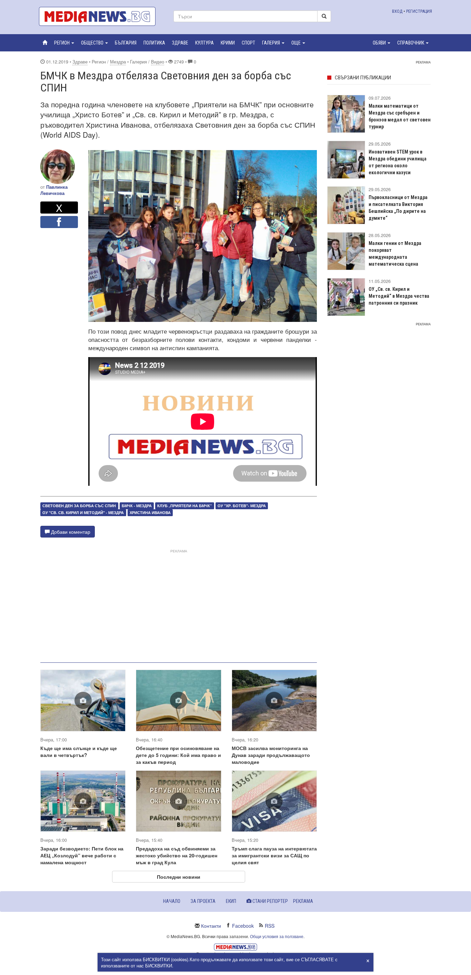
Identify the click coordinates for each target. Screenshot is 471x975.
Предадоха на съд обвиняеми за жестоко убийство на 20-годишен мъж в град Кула (176, 855)
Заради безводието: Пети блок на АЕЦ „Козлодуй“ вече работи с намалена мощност (81, 855)
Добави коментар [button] (70, 531)
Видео (157, 62)
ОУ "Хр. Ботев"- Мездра (242, 505)
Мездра (118, 62)
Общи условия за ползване (276, 936)
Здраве (80, 62)
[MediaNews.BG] (101, 16)
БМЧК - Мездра (137, 505)
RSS (269, 925)
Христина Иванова (150, 512)
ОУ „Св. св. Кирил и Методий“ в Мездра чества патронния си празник (399, 296)
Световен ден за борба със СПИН (79, 505)
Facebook (243, 925)
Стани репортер (269, 901)
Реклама (303, 901)
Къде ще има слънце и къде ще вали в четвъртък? (78, 751)
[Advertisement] (178, 603)
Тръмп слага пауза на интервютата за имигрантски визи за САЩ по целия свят (274, 855)
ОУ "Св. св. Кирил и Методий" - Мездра (83, 512)
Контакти (211, 925)
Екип (231, 901)
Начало (171, 901)
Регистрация (419, 11)
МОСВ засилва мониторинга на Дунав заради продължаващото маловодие (271, 755)
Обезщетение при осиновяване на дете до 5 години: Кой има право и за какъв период (178, 755)
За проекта (203, 901)
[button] (64, 42)
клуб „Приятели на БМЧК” (184, 505)
